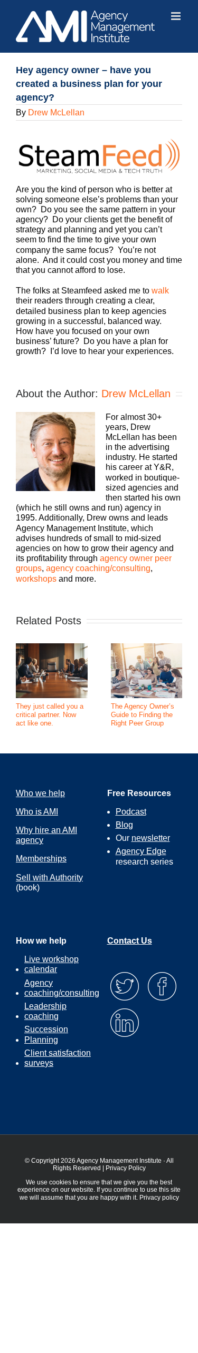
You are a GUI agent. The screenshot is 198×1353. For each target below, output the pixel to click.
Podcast (131, 811)
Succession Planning (46, 1034)
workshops (36, 578)
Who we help (40, 793)
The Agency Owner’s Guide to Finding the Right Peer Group (142, 714)
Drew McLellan (56, 112)
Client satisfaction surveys (57, 1057)
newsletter (150, 838)
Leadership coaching (45, 1011)
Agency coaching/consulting (61, 987)
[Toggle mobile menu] (176, 16)
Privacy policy (159, 1197)
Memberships (41, 858)
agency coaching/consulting (98, 568)
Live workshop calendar (51, 964)
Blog (124, 824)
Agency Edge (141, 851)
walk (160, 290)
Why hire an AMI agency (46, 835)
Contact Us (129, 940)
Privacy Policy (126, 1168)
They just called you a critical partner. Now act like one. (49, 714)
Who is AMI (37, 811)
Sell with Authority (49, 877)
